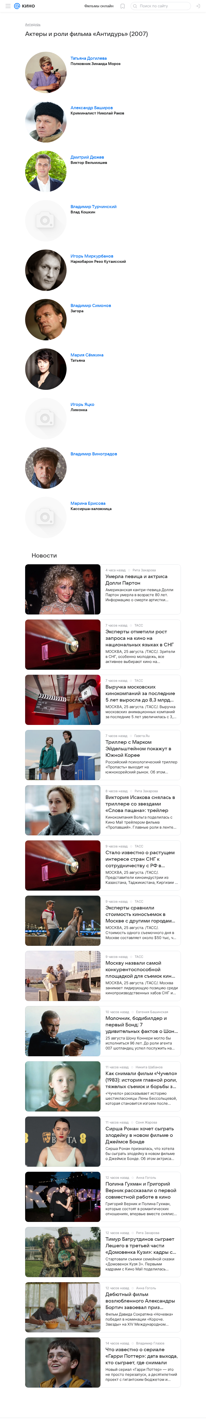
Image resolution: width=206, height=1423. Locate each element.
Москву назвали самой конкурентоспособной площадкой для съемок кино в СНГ (140, 969)
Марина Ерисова (88, 503)
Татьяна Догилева (89, 58)
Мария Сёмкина (87, 355)
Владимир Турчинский (94, 207)
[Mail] (17, 6)
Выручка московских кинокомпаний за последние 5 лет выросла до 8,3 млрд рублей (140, 693)
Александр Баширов (92, 108)
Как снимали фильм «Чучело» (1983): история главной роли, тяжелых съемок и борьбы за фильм (141, 1080)
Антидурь (32, 24)
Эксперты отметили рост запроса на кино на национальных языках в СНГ (140, 638)
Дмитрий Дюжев (87, 157)
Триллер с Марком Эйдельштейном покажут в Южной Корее (138, 748)
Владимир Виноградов (94, 454)
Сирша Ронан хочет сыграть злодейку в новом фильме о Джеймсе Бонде (140, 1135)
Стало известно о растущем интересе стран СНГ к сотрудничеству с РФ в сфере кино (140, 859)
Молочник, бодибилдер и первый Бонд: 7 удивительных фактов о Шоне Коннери (141, 1025)
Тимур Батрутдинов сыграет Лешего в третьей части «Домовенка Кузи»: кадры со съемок (141, 1246)
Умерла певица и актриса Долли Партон (137, 580)
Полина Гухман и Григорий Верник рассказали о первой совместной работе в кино (141, 1190)
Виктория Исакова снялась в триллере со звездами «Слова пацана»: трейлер (140, 804)
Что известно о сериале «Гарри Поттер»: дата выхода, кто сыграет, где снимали (142, 1356)
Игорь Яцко (82, 404)
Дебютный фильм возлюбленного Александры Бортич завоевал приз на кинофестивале (140, 1301)
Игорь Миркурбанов (92, 256)
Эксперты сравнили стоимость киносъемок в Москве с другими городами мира (140, 914)
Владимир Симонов (91, 305)
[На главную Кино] (27, 6)
